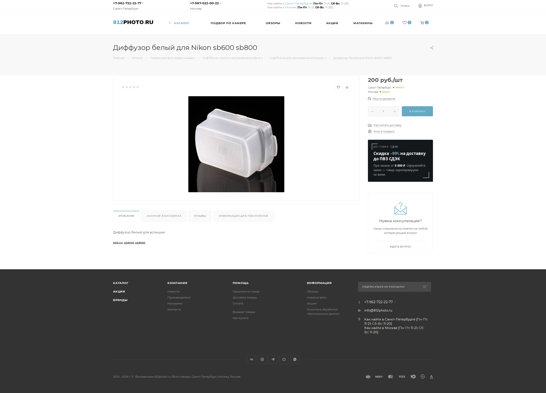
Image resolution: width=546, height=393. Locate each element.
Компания (177, 283)
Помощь (241, 283)
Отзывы (200, 215)
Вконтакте (251, 359)
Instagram (262, 359)
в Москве (289, 7)
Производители (178, 297)
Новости (173, 291)
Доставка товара (245, 297)
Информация (319, 283)
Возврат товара (244, 312)
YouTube (284, 359)
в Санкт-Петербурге (297, 3)
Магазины (174, 303)
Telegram (273, 359)
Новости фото (317, 297)
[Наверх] (525, 253)
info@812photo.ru (378, 310)
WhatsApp (294, 359)
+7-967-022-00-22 (204, 3)
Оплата (238, 303)
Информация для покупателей (243, 215)
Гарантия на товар (246, 291)
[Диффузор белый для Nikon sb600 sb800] (236, 144)
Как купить (240, 318)
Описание (126, 215)
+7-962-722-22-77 (127, 3)
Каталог (121, 283)
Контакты (174, 309)
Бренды (120, 300)
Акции (119, 291)
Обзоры (312, 291)
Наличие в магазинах (164, 215)
